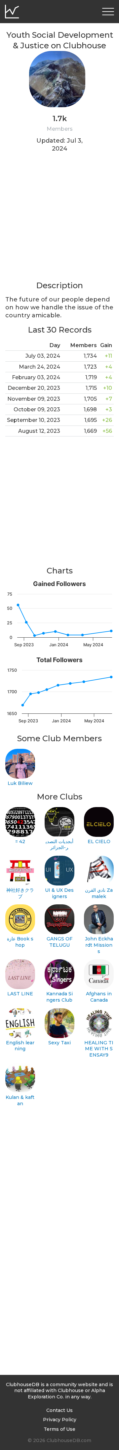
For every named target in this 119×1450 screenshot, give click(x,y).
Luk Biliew (20, 783)
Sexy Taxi (59, 1043)
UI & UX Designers (59, 893)
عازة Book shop (20, 942)
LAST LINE (20, 994)
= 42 (20, 841)
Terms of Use (59, 1429)
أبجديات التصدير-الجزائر (59, 844)
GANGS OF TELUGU (59, 942)
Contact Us (59, 1410)
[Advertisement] (59, 220)
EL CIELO (99, 841)
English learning (20, 1046)
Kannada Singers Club (59, 997)
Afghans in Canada (99, 997)
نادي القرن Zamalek (99, 893)
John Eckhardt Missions (99, 945)
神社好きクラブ (20, 893)
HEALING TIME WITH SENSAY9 (98, 1049)
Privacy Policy (59, 1420)
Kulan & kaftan (20, 1100)
